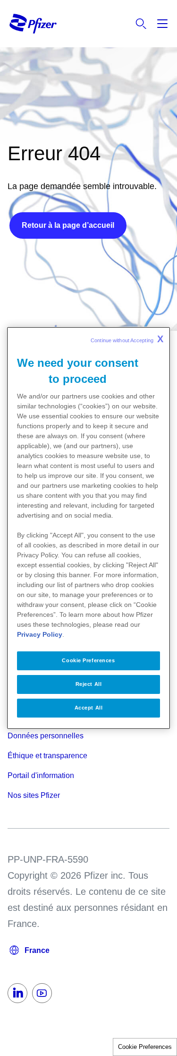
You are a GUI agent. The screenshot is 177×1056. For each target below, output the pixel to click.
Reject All (89, 684)
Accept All (89, 707)
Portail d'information (41, 775)
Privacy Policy (39, 634)
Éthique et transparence (47, 756)
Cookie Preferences (145, 1046)
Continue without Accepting (127, 339)
